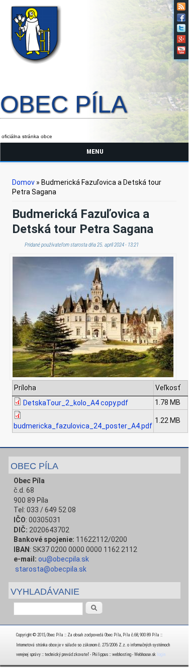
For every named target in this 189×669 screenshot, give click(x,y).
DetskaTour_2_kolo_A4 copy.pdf (75, 403)
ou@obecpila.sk (63, 559)
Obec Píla (63, 105)
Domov (23, 182)
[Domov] (38, 66)
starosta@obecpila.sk (50, 569)
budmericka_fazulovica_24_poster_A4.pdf (83, 426)
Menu (95, 151)
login (161, 654)
